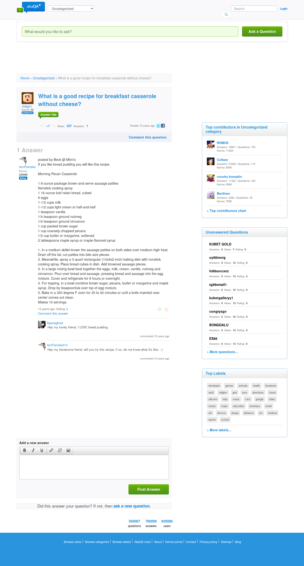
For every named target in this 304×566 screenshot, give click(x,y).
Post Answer (148, 489)
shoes (212, 406)
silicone (213, 399)
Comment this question (148, 137)
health (256, 385)
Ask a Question (262, 31)
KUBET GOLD (220, 244)
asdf (211, 392)
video (272, 399)
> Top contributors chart (226, 210)
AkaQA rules (142, 542)
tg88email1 (218, 284)
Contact (191, 542)
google (259, 399)
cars (247, 399)
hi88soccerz (219, 271)
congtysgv (218, 311)
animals (243, 385)
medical (272, 413)
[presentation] (24, 450)
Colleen (222, 159)
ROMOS (222, 142)
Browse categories (97, 542)
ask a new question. (132, 506)
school (225, 419)
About (158, 542)
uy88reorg (217, 257)
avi (260, 413)
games (229, 385)
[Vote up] (42, 126)
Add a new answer (34, 442)
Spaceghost (55, 323)
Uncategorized (44, 78)
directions (258, 392)
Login (283, 8)
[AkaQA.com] (31, 7)
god (235, 392)
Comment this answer (53, 313)
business (255, 406)
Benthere (223, 193)
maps (224, 406)
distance (249, 413)
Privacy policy (208, 542)
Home (24, 78)
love (244, 392)
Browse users (72, 542)
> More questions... (222, 351)
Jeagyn (27, 106)
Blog (238, 542)
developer (214, 385)
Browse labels (122, 542)
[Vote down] (54, 126)
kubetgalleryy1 (221, 297)
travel (272, 392)
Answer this (48, 114)
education (238, 406)
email (268, 406)
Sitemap (226, 542)
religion (223, 392)
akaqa (234, 413)
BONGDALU (218, 324)
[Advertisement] (103, 61)
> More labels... (219, 429)
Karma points (173, 542)
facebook (270, 385)
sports (212, 419)
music (236, 399)
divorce (221, 413)
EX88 (213, 338)
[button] (24, 450)
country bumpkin (229, 176)
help (225, 399)
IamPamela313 (29, 166)
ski (210, 413)
